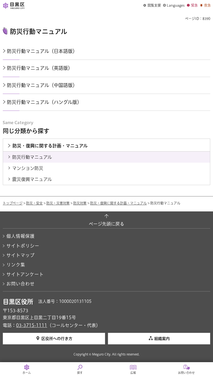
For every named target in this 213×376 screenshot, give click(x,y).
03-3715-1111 (31, 325)
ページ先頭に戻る (106, 224)
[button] (152, 5)
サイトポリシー (22, 246)
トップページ (12, 203)
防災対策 (80, 203)
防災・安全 (34, 203)
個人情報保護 (20, 236)
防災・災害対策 (58, 203)
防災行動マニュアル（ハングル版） (44, 102)
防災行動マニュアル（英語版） (40, 68)
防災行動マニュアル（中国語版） (42, 85)
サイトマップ (20, 255)
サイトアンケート (25, 274)
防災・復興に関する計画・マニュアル (118, 203)
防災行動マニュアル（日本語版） (42, 51)
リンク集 (15, 264)
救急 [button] (207, 5)
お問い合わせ (20, 284)
